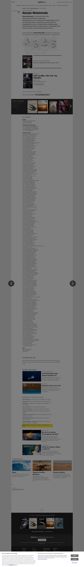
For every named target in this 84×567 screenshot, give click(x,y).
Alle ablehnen (75, 559)
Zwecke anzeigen (74, 562)
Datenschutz (11, 564)
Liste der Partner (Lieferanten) (42, 559)
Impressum (15, 564)
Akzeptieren (75, 555)
